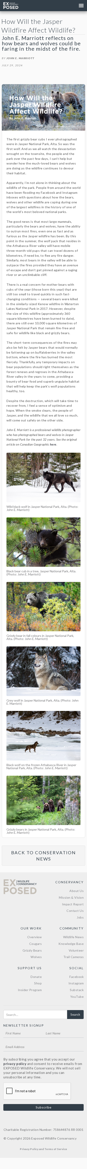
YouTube (77, 996)
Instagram (76, 983)
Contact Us (75, 911)
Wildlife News (73, 937)
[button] (81, 5)
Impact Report (73, 904)
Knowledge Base (71, 944)
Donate (36, 977)
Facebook (76, 977)
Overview (34, 937)
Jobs (80, 917)
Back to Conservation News (43, 855)
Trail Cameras (73, 957)
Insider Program (30, 990)
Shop (38, 983)
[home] (10, 5)
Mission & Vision (71, 897)
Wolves (36, 957)
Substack (77, 990)
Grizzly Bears (32, 950)
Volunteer (76, 950)
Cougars (35, 944)
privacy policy (14, 1064)
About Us (76, 891)
